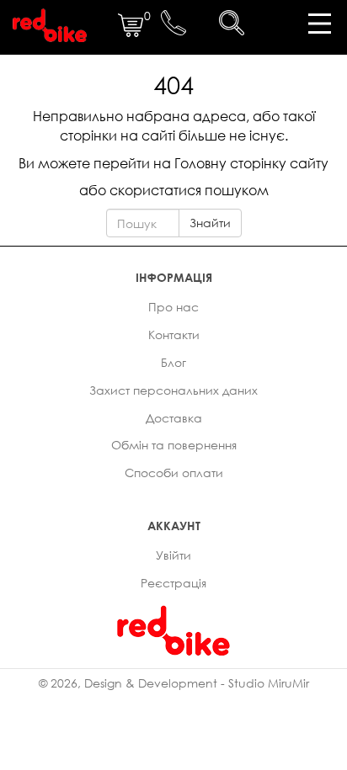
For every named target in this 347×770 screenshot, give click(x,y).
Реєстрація (173, 583)
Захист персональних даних (173, 390)
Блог (173, 362)
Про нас (173, 307)
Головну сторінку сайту (251, 163)
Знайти (210, 222)
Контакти (174, 334)
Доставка (174, 418)
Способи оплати (174, 472)
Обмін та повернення (174, 445)
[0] (130, 33)
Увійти (173, 555)
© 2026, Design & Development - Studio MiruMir (174, 683)
